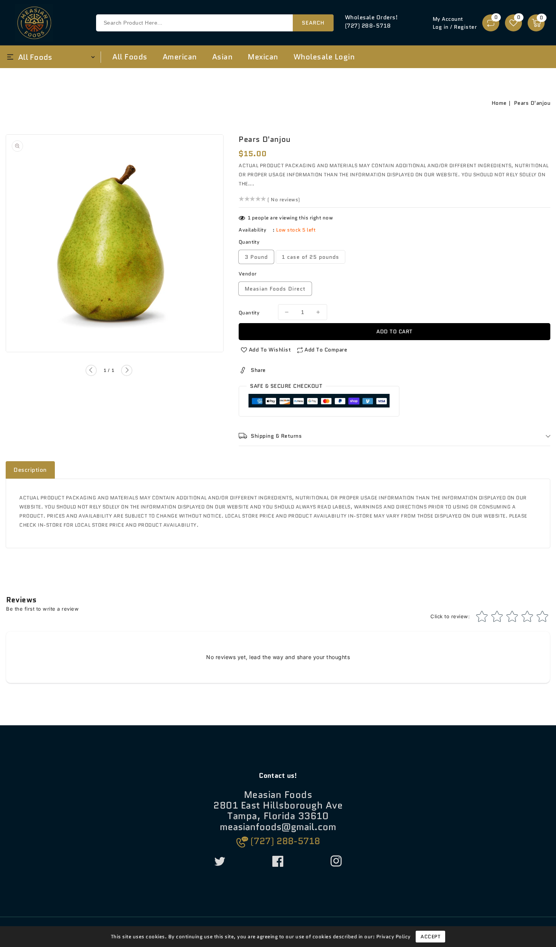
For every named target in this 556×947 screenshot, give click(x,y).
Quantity (249, 312)
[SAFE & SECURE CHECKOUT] (319, 402)
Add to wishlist (270, 349)
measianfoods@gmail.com (278, 827)
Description (30, 470)
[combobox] (215, 22)
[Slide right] (126, 370)
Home (499, 103)
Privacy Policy (393, 936)
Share (258, 370)
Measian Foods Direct (275, 288)
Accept (430, 936)
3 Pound (256, 257)
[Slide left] (91, 370)
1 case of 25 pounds (310, 257)
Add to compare (325, 349)
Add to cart (394, 331)
